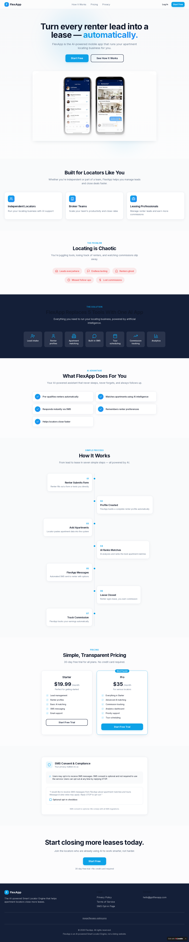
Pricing (94, 4)
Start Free (178, 4)
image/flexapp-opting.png (95, 918)
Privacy (106, 4)
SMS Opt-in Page (106, 906)
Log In (165, 4)
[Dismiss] (185, 938)
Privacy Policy (104, 897)
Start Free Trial (67, 722)
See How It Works (107, 58)
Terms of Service (106, 901)
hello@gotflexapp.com (154, 897)
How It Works (79, 4)
